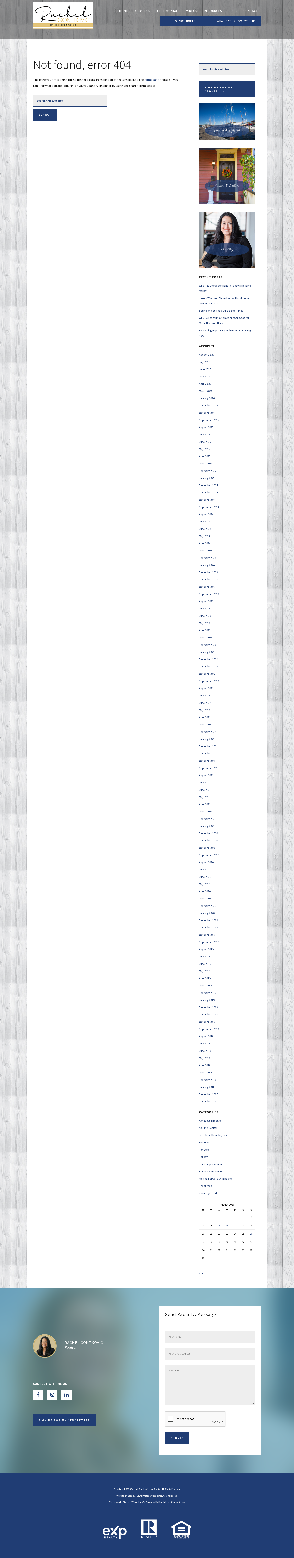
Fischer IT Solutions (133, 1502)
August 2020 (206, 862)
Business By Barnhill (156, 1502)
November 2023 (208, 579)
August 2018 (206, 1036)
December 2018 (208, 1007)
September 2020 (209, 855)
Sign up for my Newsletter (219, 89)
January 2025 (207, 478)
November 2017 (208, 1101)
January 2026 (207, 398)
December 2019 (208, 920)
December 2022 (208, 659)
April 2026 (205, 384)
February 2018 (207, 1080)
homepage (151, 80)
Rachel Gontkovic (84, 1342)
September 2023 (209, 594)
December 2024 (208, 485)
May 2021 (204, 797)
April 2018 (205, 1065)
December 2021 (208, 746)
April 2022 (205, 717)
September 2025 (209, 420)
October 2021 (207, 761)
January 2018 (207, 1087)
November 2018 (208, 1014)
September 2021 (209, 768)
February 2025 (207, 471)
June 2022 (205, 703)
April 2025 (205, 456)
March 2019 (205, 985)
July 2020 (204, 869)
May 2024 (204, 536)
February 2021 (207, 819)
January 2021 (207, 826)
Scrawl (181, 1502)
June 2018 (205, 1051)
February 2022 (207, 732)
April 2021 (205, 804)
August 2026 (206, 355)
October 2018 (207, 1022)
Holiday (203, 1157)
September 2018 (209, 1029)
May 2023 (204, 623)
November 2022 (208, 666)
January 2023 (207, 652)
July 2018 (204, 1043)
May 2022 (204, 710)
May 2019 (204, 971)
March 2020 (205, 898)
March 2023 (205, 637)
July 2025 (204, 434)
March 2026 (205, 391)
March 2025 (205, 463)
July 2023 (204, 608)
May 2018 (204, 1058)
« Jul (201, 1273)
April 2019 (205, 978)
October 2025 (207, 413)
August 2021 (206, 775)
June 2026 (205, 369)
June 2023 (205, 616)
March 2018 (205, 1072)
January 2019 (207, 1000)
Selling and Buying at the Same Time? (221, 310)
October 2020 (207, 848)
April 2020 (205, 891)
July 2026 (204, 362)
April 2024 (205, 543)
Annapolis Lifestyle (210, 1120)
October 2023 (207, 587)
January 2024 (207, 565)
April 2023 (205, 630)
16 (251, 1233)
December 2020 (208, 833)
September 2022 (209, 681)
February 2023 (207, 645)
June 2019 (205, 964)
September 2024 (209, 507)
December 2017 (208, 1094)
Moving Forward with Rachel (215, 1178)
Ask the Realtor (208, 1128)
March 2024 (205, 550)
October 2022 (207, 674)
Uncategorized (208, 1193)
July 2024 (204, 521)
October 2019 (207, 935)
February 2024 (207, 558)
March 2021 (205, 811)
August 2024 (206, 514)
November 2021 (208, 753)
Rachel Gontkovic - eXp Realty (63, 19)
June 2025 (205, 442)
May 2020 (204, 884)
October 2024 (207, 500)
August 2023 (206, 601)
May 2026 (204, 376)
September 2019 (209, 942)
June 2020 (205, 877)
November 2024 (208, 492)
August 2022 (206, 688)
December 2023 (208, 572)
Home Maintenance (210, 1171)
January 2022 (207, 739)
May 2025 (204, 449)
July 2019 (204, 956)
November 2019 (208, 927)
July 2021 (204, 782)
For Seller (205, 1149)
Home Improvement (211, 1164)
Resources (205, 1186)
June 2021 (205, 790)
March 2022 (205, 724)
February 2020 (207, 906)
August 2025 (206, 427)
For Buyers (205, 1142)
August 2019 (206, 949)
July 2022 (204, 695)
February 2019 (207, 993)
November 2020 (208, 840)
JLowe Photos (142, 1495)
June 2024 (205, 529)
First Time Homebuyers (213, 1135)
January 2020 (207, 913)
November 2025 (208, 405)
